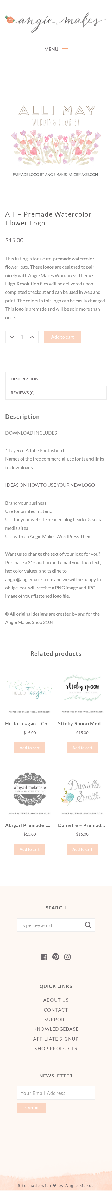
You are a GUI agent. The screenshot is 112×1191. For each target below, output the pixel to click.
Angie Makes (79, 1185)
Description (24, 378)
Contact (56, 1010)
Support (56, 1019)
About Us (56, 1000)
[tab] (56, 379)
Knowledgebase (56, 1029)
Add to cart (62, 337)
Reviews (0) (23, 392)
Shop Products (55, 1048)
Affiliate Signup (56, 1039)
